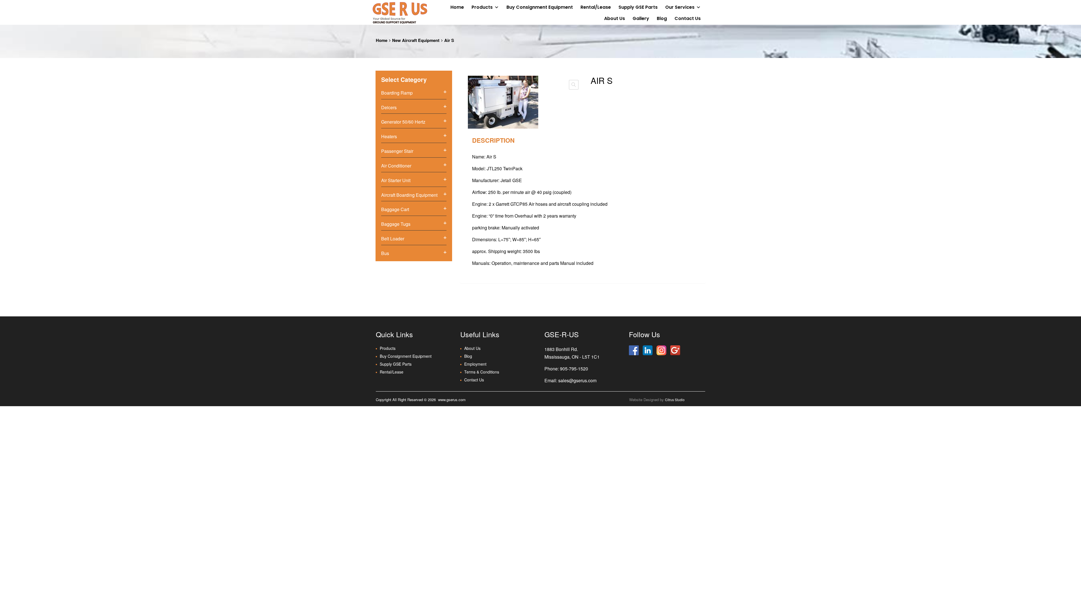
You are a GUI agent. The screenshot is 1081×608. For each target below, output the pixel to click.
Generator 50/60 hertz (403, 122)
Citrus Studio (675, 399)
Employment (475, 364)
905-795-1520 (574, 368)
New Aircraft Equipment (415, 40)
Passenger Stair (397, 151)
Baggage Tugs (395, 224)
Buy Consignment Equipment (539, 7)
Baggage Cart (395, 209)
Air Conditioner (396, 165)
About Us (614, 18)
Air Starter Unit (395, 180)
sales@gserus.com (577, 380)
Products (482, 7)
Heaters (389, 136)
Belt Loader (392, 238)
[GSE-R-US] (400, 12)
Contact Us (687, 18)
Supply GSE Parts (638, 7)
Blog (662, 18)
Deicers (389, 107)
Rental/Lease (595, 7)
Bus (385, 253)
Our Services (679, 7)
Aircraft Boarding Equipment (409, 195)
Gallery (641, 18)
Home (457, 7)
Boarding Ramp (397, 93)
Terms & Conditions (481, 372)
